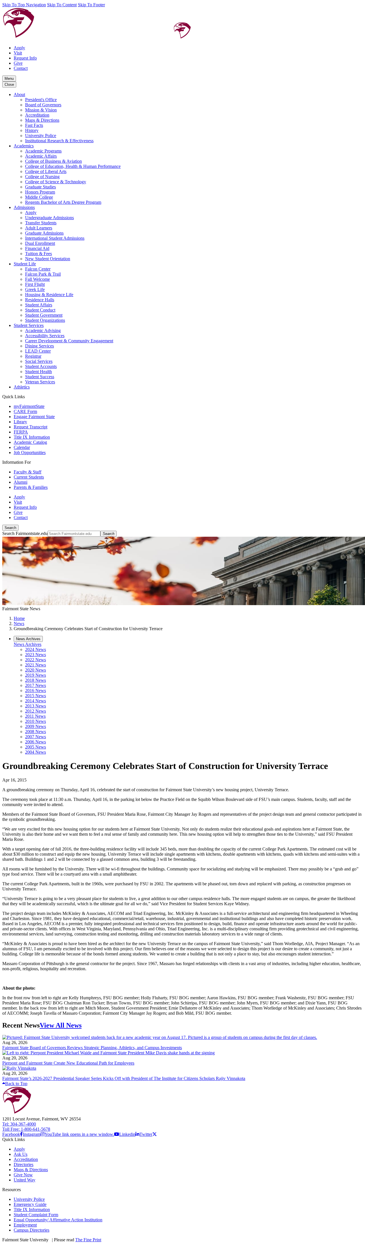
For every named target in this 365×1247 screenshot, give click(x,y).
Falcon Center (37, 269)
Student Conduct (40, 310)
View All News (61, 1025)
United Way (24, 1179)
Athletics (22, 387)
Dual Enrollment (40, 243)
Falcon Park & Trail (43, 274)
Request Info (25, 58)
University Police (40, 135)
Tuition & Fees (38, 253)
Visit (18, 52)
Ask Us (20, 1154)
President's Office (41, 99)
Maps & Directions (42, 120)
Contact (21, 68)
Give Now (23, 1174)
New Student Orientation (47, 258)
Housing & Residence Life (49, 294)
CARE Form (25, 411)
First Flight (35, 284)
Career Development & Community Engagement (69, 340)
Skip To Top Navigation (24, 4)
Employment (25, 1224)
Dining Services (39, 345)
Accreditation (37, 115)
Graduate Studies (40, 186)
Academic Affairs (41, 156)
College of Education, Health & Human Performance (73, 166)
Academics (24, 145)
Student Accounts (41, 366)
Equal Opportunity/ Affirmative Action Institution (58, 1219)
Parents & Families (31, 487)
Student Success (39, 376)
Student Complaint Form (36, 1214)
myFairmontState (29, 406)
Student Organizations (45, 320)
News (19, 623)
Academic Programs (43, 150)
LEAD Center (38, 351)
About (19, 94)
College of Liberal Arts (45, 171)
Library (20, 421)
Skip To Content (62, 4)
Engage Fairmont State (34, 416)
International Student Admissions (54, 238)
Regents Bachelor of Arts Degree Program (63, 202)
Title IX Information (32, 437)
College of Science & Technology (55, 181)
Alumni (20, 482)
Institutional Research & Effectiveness (59, 140)
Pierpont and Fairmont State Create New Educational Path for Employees (68, 1063)
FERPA (21, 432)
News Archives (27, 644)
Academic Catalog (30, 442)
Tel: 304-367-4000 (19, 1124)
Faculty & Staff (27, 471)
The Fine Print (88, 1239)
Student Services (29, 325)
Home (19, 618)
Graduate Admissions (44, 233)
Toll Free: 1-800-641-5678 (26, 1129)
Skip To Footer (91, 4)
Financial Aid (37, 248)
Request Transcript (30, 426)
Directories (23, 1164)
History (31, 130)
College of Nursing (42, 176)
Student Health (38, 371)
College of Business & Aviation (53, 161)
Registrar (33, 356)
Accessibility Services (44, 335)
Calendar (22, 447)
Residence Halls (39, 299)
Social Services (38, 361)
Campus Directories (31, 1230)
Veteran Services (40, 381)
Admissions (24, 207)
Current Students (29, 477)
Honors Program (40, 192)
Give (18, 63)
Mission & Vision (41, 109)
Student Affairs (38, 304)
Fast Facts (34, 125)
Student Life (25, 263)
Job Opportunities (30, 452)
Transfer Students (40, 222)
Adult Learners (38, 227)
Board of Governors (43, 104)
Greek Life (35, 289)
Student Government (43, 315)
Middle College (39, 197)
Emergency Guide (30, 1204)
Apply (19, 47)
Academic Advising (43, 330)
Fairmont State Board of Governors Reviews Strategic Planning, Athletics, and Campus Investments (92, 1047)
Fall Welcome (37, 279)
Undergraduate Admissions (49, 217)
